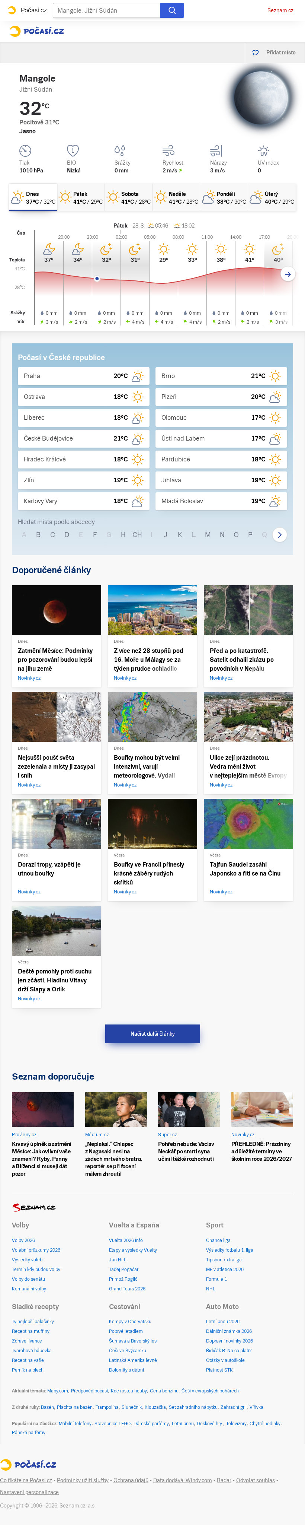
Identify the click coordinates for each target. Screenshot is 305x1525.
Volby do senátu (28, 1279)
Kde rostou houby (129, 1391)
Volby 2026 (23, 1240)
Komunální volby (29, 1289)
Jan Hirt (117, 1259)
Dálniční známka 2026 (229, 1331)
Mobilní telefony (75, 1423)
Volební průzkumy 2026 (36, 1250)
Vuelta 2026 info (126, 1240)
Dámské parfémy (151, 1423)
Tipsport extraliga (224, 1259)
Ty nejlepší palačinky (33, 1321)
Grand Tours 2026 (127, 1289)
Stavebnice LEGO (112, 1423)
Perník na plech (28, 1370)
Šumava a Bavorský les (133, 1341)
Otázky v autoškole (225, 1360)
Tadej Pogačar (123, 1269)
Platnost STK (219, 1370)
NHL (210, 1289)
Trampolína (107, 1407)
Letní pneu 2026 (223, 1321)
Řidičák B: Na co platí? (229, 1350)
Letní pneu (183, 1423)
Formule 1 (216, 1279)
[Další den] (288, 274)
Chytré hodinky (265, 1423)
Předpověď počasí (89, 1391)
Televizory (236, 1423)
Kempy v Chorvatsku (130, 1321)
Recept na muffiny (30, 1331)
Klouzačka (155, 1407)
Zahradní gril (234, 1407)
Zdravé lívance (27, 1341)
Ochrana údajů (130, 1480)
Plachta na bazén (75, 1407)
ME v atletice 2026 (225, 1269)
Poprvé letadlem (126, 1331)
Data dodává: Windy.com (182, 1480)
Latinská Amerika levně (133, 1360)
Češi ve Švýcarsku (127, 1350)
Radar (224, 1480)
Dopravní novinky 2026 (229, 1341)
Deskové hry (210, 1423)
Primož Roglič (123, 1279)
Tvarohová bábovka (32, 1350)
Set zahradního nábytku (193, 1407)
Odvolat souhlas (255, 1480)
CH (137, 534)
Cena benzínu (164, 1391)
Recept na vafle (28, 1360)
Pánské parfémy (28, 1432)
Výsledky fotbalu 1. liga (229, 1250)
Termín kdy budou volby (36, 1269)
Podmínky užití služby (83, 1480)
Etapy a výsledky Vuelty (133, 1250)
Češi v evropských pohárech (210, 1391)
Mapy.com (57, 1391)
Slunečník (132, 1407)
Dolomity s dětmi (126, 1370)
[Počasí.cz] (36, 31)
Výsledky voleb (27, 1259)
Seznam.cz (280, 10)
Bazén (47, 1407)
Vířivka (256, 1407)
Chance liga (218, 1240)
